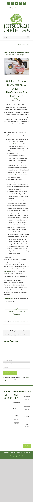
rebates (23, 175)
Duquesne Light (12, 175)
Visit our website (9, 298)
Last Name (16, 409)
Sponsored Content (21, 321)
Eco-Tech (14, 321)
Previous (22, 44)
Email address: (16, 416)
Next (27, 44)
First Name (16, 402)
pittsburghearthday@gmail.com (16, 8)
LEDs (14, 144)
